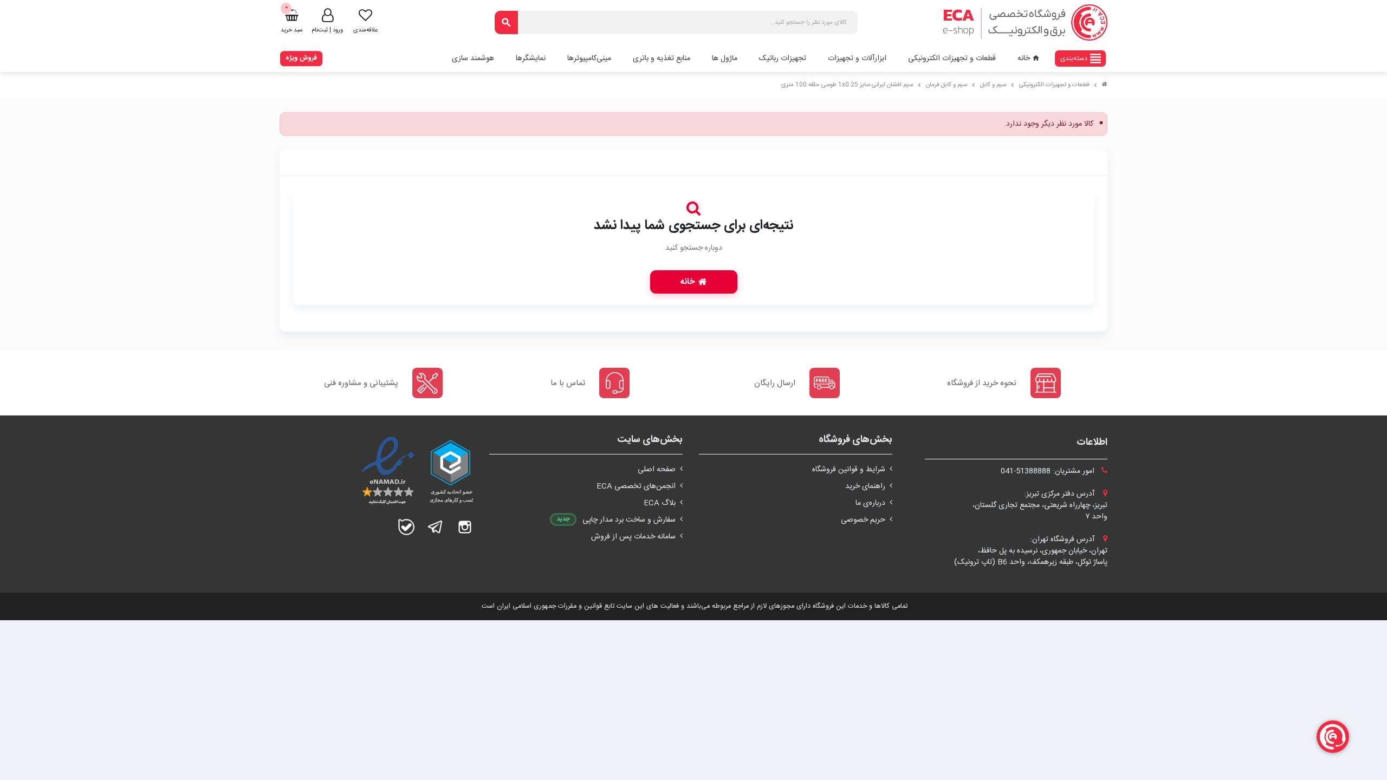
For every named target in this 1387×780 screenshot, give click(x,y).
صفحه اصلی (657, 469)
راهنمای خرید (865, 486)
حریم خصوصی (863, 520)
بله (406, 527)
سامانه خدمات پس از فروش (633, 536)
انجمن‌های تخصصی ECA (636, 486)
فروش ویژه (301, 58)
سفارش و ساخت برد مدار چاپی (629, 520)
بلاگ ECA (660, 503)
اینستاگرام (465, 527)
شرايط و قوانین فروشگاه (848, 469)
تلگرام (435, 527)
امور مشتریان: (1049, 471)
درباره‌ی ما (870, 503)
